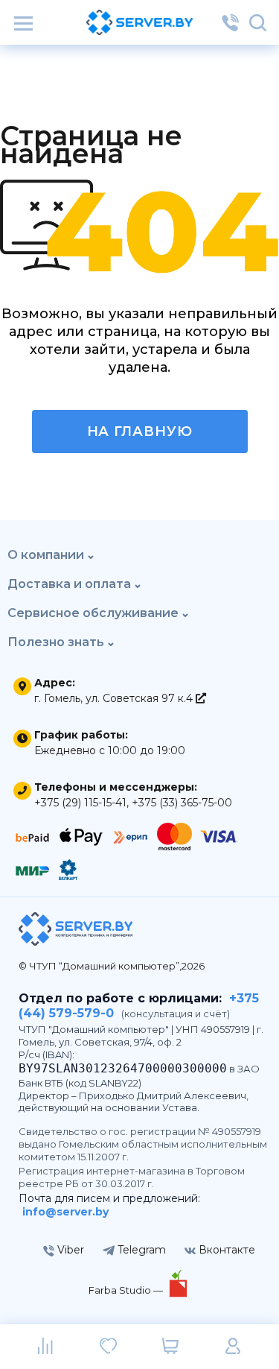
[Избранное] (108, 1346)
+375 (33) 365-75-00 (182, 802)
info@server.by (65, 1211)
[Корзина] (170, 1346)
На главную (140, 431)
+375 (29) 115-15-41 (80, 802)
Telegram (140, 1249)
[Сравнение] (45, 1346)
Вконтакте (225, 1249)
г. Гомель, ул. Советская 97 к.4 (115, 698)
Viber (69, 1249)
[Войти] (233, 1346)
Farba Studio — (127, 1290)
